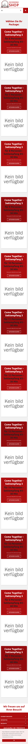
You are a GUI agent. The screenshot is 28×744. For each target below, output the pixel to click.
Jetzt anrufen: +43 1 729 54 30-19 (14, 728)
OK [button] (14, 740)
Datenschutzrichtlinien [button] (7, 737)
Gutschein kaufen (14, 51)
